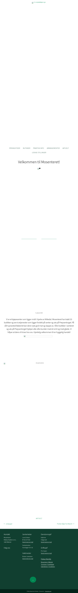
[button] (33, 580)
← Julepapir (8, 524)
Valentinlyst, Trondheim (48, 567)
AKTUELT (39, 518)
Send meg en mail (27, 542)
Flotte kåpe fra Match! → (65, 524)
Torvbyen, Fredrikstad (47, 564)
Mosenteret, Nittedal (47, 562)
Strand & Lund (48, 591)
